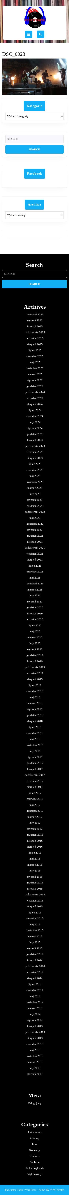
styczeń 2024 (35, 428)
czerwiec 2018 (34, 733)
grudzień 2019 (34, 655)
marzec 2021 (34, 589)
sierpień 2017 (35, 786)
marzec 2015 (34, 936)
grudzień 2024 (34, 386)
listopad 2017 (35, 769)
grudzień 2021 (34, 535)
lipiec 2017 (35, 792)
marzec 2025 (34, 374)
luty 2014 (34, 1014)
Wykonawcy (34, 1174)
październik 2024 (35, 392)
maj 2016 (34, 858)
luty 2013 (34, 1068)
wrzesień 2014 (34, 972)
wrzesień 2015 (34, 900)
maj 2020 (34, 631)
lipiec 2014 (35, 984)
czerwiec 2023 (34, 470)
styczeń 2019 (35, 709)
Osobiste (35, 1162)
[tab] (28, 34)
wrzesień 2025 (34, 338)
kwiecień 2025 (34, 368)
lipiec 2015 (35, 912)
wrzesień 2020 (34, 619)
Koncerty (34, 1150)
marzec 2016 (34, 864)
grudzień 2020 (34, 607)
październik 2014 (35, 966)
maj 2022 (34, 517)
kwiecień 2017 (34, 810)
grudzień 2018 (34, 715)
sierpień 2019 (35, 679)
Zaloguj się (34, 1103)
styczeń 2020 (35, 649)
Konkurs (35, 1156)
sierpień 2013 (35, 1038)
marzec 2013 (34, 1061)
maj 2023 (34, 475)
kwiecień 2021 (34, 583)
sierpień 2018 (35, 721)
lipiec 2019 (35, 685)
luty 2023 (34, 493)
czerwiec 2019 (34, 691)
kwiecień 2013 (34, 1056)
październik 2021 (35, 547)
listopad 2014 (35, 960)
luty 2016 (34, 870)
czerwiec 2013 (34, 1044)
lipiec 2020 (35, 625)
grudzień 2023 (34, 434)
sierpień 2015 (35, 906)
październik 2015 (35, 894)
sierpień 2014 (35, 978)
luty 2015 (34, 942)
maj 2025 (34, 362)
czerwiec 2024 (34, 416)
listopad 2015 (35, 888)
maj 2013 (34, 1050)
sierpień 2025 (35, 344)
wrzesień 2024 (34, 398)
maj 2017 (34, 804)
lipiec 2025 (35, 350)
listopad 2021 (35, 541)
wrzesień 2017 (34, 780)
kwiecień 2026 (34, 314)
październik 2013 (35, 1032)
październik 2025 (35, 332)
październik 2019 (35, 667)
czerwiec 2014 (34, 990)
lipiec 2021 (35, 565)
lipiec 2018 (35, 727)
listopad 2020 (35, 613)
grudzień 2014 (34, 954)
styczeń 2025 (35, 380)
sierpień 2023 (35, 458)
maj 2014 (34, 996)
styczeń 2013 (35, 1073)
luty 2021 (34, 595)
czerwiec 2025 (34, 356)
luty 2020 (34, 643)
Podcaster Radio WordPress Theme (25, 1189)
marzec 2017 (34, 816)
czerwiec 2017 (34, 798)
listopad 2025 (35, 326)
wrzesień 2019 (34, 673)
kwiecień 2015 (34, 930)
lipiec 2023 (35, 463)
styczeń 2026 (35, 320)
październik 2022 (35, 511)
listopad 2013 (35, 1026)
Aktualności (34, 1132)
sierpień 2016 (35, 846)
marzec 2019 (34, 703)
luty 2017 (34, 822)
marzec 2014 (34, 1008)
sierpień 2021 (35, 559)
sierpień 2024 (35, 404)
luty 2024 (34, 422)
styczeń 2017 (35, 828)
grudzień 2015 (34, 882)
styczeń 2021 (35, 601)
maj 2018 (34, 739)
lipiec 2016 (35, 852)
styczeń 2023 (35, 499)
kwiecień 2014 (34, 1002)
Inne (34, 1144)
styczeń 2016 (35, 876)
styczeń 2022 (35, 529)
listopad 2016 (35, 840)
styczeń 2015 (35, 948)
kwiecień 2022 (34, 523)
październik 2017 (35, 774)
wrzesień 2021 (34, 553)
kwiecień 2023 (34, 481)
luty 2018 (34, 750)
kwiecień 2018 (34, 745)
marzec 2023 (34, 487)
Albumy (34, 1138)
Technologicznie (34, 1168)
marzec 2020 (34, 637)
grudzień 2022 (34, 505)
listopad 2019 (35, 661)
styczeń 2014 (35, 1020)
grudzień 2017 (34, 762)
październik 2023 (35, 446)
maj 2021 (34, 577)
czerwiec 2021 (34, 571)
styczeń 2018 (35, 757)
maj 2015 (34, 924)
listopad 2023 (35, 440)
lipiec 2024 (35, 410)
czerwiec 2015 (34, 918)
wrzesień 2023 (34, 451)
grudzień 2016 (34, 834)
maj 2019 (34, 697)
